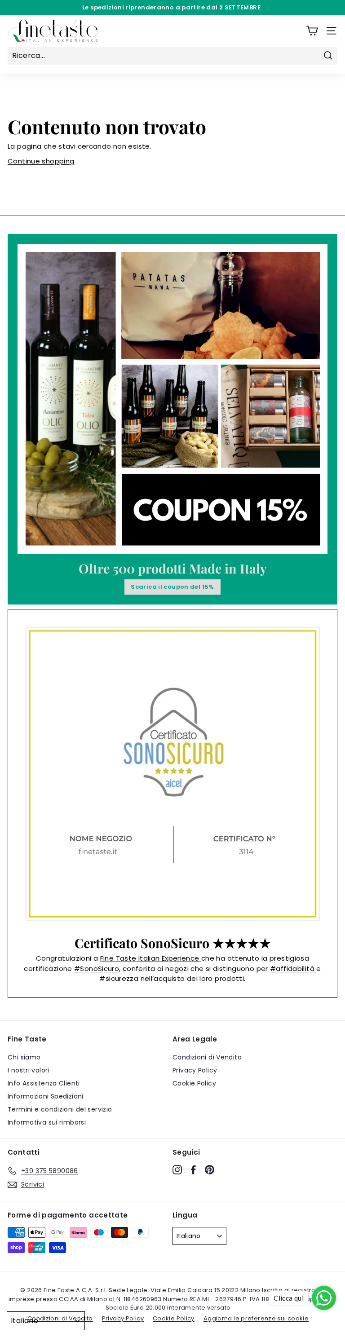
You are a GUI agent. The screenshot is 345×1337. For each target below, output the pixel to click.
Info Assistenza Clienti (44, 1083)
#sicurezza (119, 978)
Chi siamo (24, 1057)
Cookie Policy (194, 1083)
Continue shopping (41, 161)
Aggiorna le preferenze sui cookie (256, 1318)
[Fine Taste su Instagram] (177, 1169)
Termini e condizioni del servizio (60, 1109)
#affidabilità (293, 968)
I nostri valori (28, 1070)
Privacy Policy (194, 1070)
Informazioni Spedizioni (46, 1096)
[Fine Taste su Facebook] (193, 1169)
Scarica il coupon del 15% (172, 586)
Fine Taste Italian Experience (150, 958)
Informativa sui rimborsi (47, 1122)
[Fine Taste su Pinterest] (209, 1169)
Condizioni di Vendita (207, 1057)
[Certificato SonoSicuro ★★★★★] (172, 773)
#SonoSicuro (96, 968)
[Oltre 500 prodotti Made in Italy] (172, 399)
